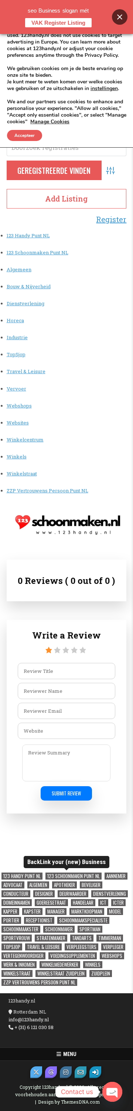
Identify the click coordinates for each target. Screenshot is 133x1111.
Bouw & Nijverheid (29, 286)
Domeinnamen (16, 902)
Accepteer (24, 135)
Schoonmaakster (20, 929)
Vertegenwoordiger (23, 955)
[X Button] (36, 1072)
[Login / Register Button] (95, 1072)
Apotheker (64, 884)
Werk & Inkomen (19, 964)
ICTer (118, 902)
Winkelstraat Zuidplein (61, 973)
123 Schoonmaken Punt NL (37, 252)
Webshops (19, 405)
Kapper (10, 911)
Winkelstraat (22, 473)
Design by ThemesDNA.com (69, 1102)
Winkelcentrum (25, 439)
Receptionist (39, 920)
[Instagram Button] (66, 1072)
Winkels (17, 456)
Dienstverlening (25, 303)
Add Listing (66, 198)
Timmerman (109, 938)
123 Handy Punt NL (28, 235)
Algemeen (19, 269)
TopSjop (16, 354)
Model (115, 911)
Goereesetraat (51, 902)
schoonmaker (59, 929)
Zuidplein (100, 973)
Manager (56, 911)
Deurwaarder (72, 893)
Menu (68, 1054)
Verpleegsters (81, 946)
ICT (103, 902)
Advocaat (13, 884)
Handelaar (83, 902)
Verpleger (113, 946)
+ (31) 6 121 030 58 (33, 1027)
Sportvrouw (16, 938)
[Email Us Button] (80, 1072)
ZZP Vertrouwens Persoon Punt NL (47, 490)
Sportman (89, 929)
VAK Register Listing (58, 23)
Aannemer (116, 876)
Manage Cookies (49, 121)
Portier (11, 920)
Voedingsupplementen (72, 955)
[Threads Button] (51, 1072)
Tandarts (82, 938)
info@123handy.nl (28, 1019)
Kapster (32, 911)
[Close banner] (119, 17)
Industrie (17, 337)
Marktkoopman (86, 911)
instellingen (104, 88)
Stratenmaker (51, 938)
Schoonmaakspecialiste (83, 920)
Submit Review (66, 793)
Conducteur (15, 893)
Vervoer (16, 388)
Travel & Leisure (26, 371)
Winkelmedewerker (59, 964)
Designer (44, 893)
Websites (18, 422)
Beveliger (91, 884)
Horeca (15, 320)
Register (111, 219)
